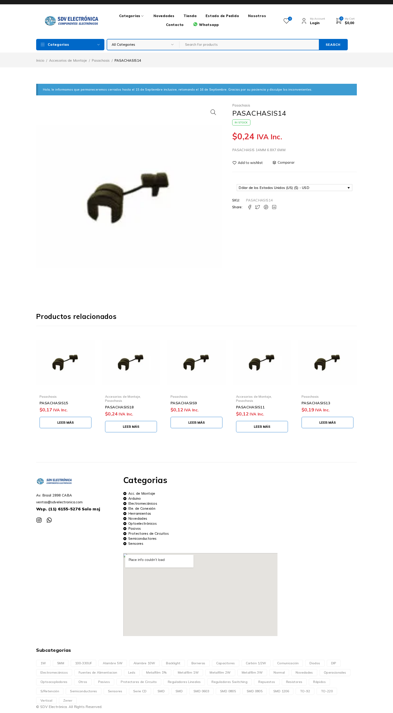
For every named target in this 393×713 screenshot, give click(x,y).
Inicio (40, 60)
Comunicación (288, 663)
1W (43, 663)
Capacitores (225, 663)
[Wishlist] (248, 163)
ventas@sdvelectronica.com (59, 502)
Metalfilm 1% (156, 672)
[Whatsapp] (49, 520)
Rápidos (319, 682)
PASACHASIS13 (316, 403)
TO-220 (327, 691)
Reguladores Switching (229, 682)
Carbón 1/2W (256, 663)
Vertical (46, 700)
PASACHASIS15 (54, 403)
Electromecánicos (54, 672)
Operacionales (335, 672)
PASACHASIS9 (184, 403)
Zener (67, 700)
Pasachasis (101, 60)
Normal (279, 672)
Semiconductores (83, 691)
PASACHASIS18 (119, 407)
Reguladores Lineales (184, 682)
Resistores (294, 682)
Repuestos (266, 682)
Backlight (173, 663)
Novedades (304, 672)
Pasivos (104, 682)
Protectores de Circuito (139, 682)
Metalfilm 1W (188, 672)
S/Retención (49, 691)
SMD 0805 (228, 691)
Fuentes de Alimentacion (98, 672)
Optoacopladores (54, 682)
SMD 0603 (201, 691)
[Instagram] (39, 520)
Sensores (115, 691)
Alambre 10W (144, 663)
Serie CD (140, 691)
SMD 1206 (281, 691)
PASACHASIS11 (250, 407)
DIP (333, 663)
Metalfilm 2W (220, 672)
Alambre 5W (113, 663)
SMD (161, 691)
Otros (82, 682)
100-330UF (83, 663)
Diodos (315, 663)
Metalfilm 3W (252, 672)
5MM (60, 663)
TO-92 (305, 691)
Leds (132, 672)
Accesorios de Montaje (68, 60)
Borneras (198, 663)
